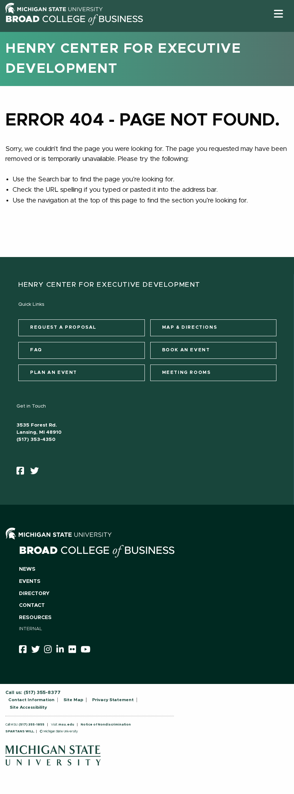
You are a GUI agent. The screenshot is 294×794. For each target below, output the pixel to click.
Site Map (73, 700)
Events (30, 581)
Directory (34, 593)
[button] (278, 14)
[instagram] (50, 650)
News (27, 569)
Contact (32, 605)
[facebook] (22, 472)
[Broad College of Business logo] (74, 29)
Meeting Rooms (186, 372)
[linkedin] (62, 650)
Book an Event (186, 350)
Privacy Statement (113, 700)
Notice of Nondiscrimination (106, 724)
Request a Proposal (63, 327)
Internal (30, 629)
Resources (35, 617)
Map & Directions (189, 327)
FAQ (36, 350)
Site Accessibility (28, 707)
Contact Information (31, 700)
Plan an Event (53, 372)
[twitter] (36, 472)
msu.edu (66, 724)
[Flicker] (74, 650)
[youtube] (88, 650)
